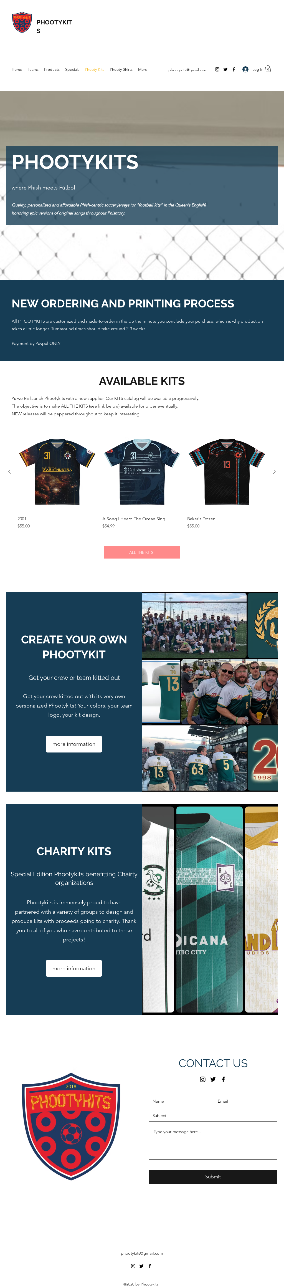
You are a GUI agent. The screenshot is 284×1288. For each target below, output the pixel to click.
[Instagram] (217, 69)
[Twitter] (225, 69)
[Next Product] (274, 471)
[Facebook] (234, 69)
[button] (268, 68)
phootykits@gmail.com (187, 69)
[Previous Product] (9, 471)
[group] (142, 481)
